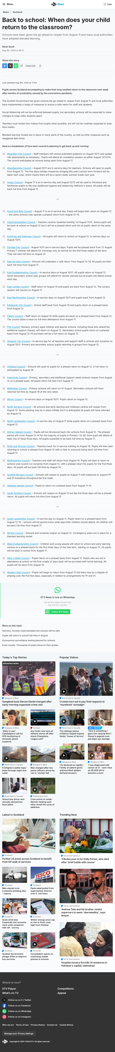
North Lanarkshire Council (21, 421)
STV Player (9, 988)
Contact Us (52, 1025)
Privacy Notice (38, 1025)
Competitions (66, 988)
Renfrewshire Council (18, 460)
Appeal (62, 993)
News (6, 12)
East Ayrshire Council (18, 261)
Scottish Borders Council (20, 474)
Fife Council (13, 327)
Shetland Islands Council (20, 485)
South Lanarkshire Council (21, 518)
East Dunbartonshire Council (22, 272)
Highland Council (16, 366)
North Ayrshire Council (19, 406)
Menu (10, 4)
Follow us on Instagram (19, 1017)
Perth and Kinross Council (20, 446)
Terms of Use (22, 1025)
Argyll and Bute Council (19, 211)
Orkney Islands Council (19, 432)
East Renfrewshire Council (21, 297)
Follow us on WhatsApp (19, 1011)
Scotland (17, 12)
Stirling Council (15, 533)
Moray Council (15, 399)
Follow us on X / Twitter (19, 1000)
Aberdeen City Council (19, 153)
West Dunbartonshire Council (22, 543)
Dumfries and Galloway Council (24, 236)
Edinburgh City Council (19, 305)
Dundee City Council (18, 247)
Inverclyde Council (17, 377)
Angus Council (14, 182)
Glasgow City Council (18, 341)
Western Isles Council (18, 572)
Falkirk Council (15, 316)
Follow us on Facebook (19, 1005)
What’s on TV (10, 993)
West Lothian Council (18, 558)
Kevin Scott (8, 46)
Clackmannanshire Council (21, 222)
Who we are (8, 1025)
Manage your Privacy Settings (18, 1033)
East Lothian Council (18, 286)
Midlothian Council (17, 388)
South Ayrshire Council (19, 493)
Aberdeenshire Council (19, 168)
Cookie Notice (66, 1025)
